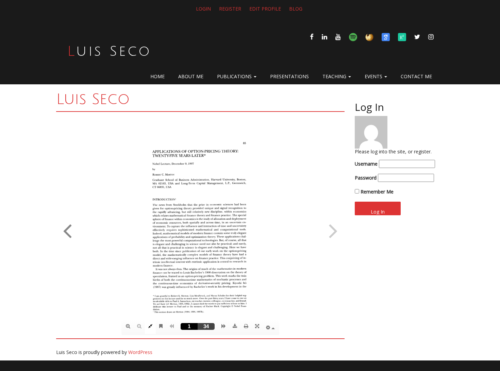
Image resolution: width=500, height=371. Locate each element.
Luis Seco (109, 51)
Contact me (416, 76)
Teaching (335, 76)
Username (366, 164)
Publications (235, 76)
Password (366, 178)
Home (157, 76)
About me (190, 76)
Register (230, 8)
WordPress (140, 352)
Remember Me (376, 191)
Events (374, 76)
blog (295, 8)
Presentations (289, 76)
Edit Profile (265, 8)
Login (203, 8)
